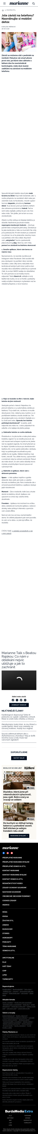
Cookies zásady (9, 901)
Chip (4, 971)
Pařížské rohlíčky (27, 1022)
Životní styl (11, 10)
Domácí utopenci (26, 1023)
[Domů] (19, 3)
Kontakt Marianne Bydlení (14, 875)
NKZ (10, 1120)
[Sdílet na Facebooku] (13, 700)
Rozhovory (7, 929)
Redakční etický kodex (12, 883)
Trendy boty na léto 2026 (18, 1006)
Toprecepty (7, 979)
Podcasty (6, 942)
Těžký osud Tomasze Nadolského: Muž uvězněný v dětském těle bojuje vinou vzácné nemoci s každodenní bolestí (17, 1084)
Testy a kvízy (27, 989)
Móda (4, 912)
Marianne (28, 1115)
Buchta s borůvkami (20, 1025)
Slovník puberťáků (18, 989)
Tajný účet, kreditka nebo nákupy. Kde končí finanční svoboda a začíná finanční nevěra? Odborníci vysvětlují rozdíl (17, 1054)
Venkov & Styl (8, 951)
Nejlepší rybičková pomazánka (11, 1023)
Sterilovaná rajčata (24, 1019)
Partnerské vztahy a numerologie (12, 1004)
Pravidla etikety (6, 989)
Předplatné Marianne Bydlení (15, 862)
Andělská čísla (7, 991)
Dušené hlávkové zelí (8, 1016)
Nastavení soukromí (11, 892)
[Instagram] (7, 853)
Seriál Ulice (26, 1004)
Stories (5, 933)
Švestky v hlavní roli (21, 1016)
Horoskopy (7, 938)
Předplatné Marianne (12, 858)
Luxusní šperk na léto (24, 1008)
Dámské (27, 1118)
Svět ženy (6, 966)
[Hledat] (34, 3)
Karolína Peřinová (9, 26)
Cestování (15, 991)
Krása (5, 916)
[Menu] (4, 3)
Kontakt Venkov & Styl (12, 879)
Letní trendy (24, 993)
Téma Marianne (9, 946)
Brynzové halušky (8, 1025)
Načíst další (19, 758)
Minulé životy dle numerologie (22, 1002)
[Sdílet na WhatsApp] (25, 700)
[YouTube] (12, 853)
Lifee (4, 975)
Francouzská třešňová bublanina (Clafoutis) (15, 1017)
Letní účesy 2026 (11, 1008)
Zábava (5, 925)
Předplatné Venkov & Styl (14, 866)
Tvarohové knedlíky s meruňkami (12, 1022)
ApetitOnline (8, 958)
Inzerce (5, 905)
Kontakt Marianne (10, 871)
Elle (4, 962)
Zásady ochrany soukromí (14, 888)
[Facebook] (3, 853)
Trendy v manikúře (7, 1002)
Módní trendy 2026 (14, 993)
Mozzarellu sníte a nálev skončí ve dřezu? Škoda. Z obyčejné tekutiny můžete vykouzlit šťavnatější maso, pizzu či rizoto (17, 1095)
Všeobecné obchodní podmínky (16, 896)
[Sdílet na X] (17, 700)
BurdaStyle (28, 1120)
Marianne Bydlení (18, 836)
